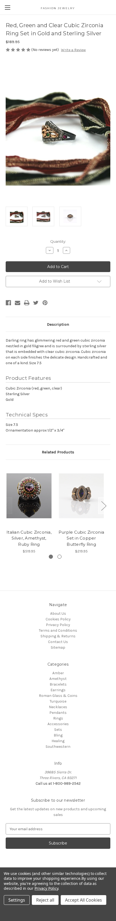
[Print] (26, 303)
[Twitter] (36, 303)
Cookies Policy (58, 619)
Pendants (58, 712)
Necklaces (58, 707)
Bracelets (58, 684)
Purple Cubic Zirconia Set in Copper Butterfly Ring (81, 538)
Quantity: (58, 241)
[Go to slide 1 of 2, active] (51, 557)
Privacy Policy (58, 625)
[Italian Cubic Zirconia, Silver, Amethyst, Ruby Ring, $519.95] (29, 496)
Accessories (58, 724)
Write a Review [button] (73, 50)
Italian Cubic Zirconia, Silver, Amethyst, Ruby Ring (29, 538)
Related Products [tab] (58, 452)
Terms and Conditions (58, 630)
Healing (58, 741)
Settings (16, 900)
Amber (58, 673)
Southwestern (58, 746)
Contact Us (58, 642)
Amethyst (58, 678)
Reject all (45, 900)
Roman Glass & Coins (58, 695)
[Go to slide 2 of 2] (59, 557)
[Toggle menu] (7, 7)
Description (58, 324)
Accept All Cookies (83, 900)
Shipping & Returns (58, 636)
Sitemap (58, 647)
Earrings (58, 690)
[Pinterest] (45, 303)
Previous (7, 506)
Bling (58, 735)
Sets (58, 729)
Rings (58, 718)
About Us (58, 613)
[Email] (17, 303)
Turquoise (58, 701)
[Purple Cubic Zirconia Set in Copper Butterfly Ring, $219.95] (81, 496)
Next (103, 506)
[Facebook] (8, 303)
